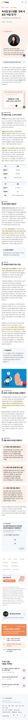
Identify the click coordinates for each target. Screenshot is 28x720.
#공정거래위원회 (14, 566)
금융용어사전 (14, 712)
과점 (15, 543)
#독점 (4, 559)
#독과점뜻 (22, 559)
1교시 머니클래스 (13, 7)
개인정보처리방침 (5, 716)
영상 (6, 710)
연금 (3, 708)
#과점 (9, 559)
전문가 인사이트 (17, 710)
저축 (7, 7)
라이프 (12, 706)
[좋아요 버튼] (10, 715)
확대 (24, 55)
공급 (8, 142)
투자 (6, 706)
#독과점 (15, 559)
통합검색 (22, 2)
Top (25, 715)
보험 (23, 706)
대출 (9, 706)
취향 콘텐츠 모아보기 (6, 712)
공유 (17, 715)
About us (20, 712)
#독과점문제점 (14, 562)
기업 (16, 138)
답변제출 (22, 548)
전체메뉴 (25, 2)
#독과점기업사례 (6, 569)
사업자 (6, 708)
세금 (20, 706)
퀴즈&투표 (10, 710)
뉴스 (3, 710)
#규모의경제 (15, 569)
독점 (15, 540)
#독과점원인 (5, 566)
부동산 (16, 706)
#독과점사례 (5, 562)
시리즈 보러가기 (20, 626)
